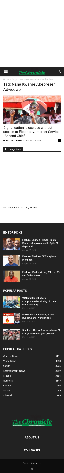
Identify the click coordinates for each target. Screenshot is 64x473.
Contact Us (36, 463)
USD (22, 207)
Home (6, 79)
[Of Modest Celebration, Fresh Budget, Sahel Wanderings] (11, 318)
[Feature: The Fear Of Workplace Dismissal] (11, 260)
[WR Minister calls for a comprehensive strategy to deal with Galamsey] (11, 302)
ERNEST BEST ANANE (13, 140)
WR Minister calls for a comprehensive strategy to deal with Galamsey (39, 301)
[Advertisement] (32, 33)
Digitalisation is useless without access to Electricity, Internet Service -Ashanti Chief (31, 132)
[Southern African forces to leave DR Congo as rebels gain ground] (11, 334)
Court (25, 463)
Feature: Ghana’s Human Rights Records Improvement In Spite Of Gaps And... (40, 243)
